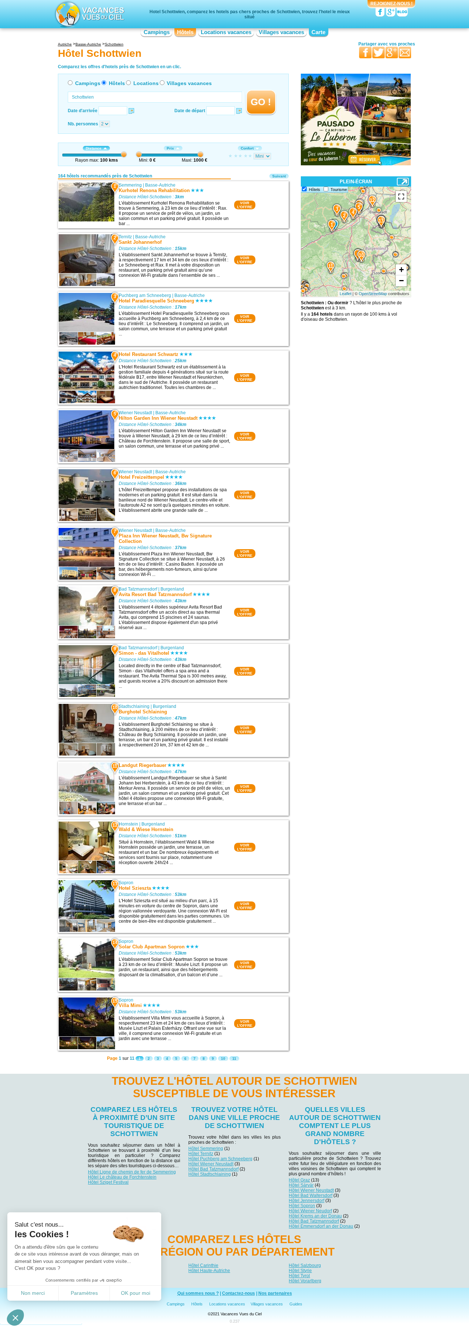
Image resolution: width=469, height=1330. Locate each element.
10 (223, 1059)
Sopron (126, 882)
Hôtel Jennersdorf (306, 1200)
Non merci (33, 1293)
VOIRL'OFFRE (244, 205)
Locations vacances (226, 32)
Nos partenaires (275, 1293)
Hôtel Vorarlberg (305, 1280)
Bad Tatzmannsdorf (138, 589)
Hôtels (185, 32)
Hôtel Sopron (302, 1205)
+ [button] (401, 269)
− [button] (401, 280)
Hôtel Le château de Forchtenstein (122, 1177)
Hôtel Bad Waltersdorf (310, 1195)
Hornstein (128, 824)
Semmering (130, 185)
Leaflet (345, 293)
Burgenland (172, 589)
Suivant (279, 176)
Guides (295, 1304)
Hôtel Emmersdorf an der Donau (321, 1226)
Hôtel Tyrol (299, 1275)
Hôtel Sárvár (301, 1185)
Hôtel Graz (299, 1180)
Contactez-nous (238, 1293)
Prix (170, 148)
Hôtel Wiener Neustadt (210, 1163)
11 (234, 1059)
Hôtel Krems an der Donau (315, 1216)
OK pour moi (135, 1293)
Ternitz (125, 236)
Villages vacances (281, 32)
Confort (247, 148)
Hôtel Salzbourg (305, 1265)
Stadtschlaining (134, 706)
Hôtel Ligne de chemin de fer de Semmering (132, 1172)
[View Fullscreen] (401, 196)
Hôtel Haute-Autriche (209, 1270)
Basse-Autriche (160, 185)
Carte (318, 32)
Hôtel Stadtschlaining (209, 1174)
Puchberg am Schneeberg (145, 295)
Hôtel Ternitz (200, 1153)
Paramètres (84, 1293)
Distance (93, 148)
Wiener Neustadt (135, 412)
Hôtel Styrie (300, 1270)
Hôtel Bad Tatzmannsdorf (213, 1169)
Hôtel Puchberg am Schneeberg (220, 1158)
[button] (15, 1317)
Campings (157, 32)
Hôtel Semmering (205, 1148)
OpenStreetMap (373, 293)
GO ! (261, 101)
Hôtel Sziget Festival (108, 1182)
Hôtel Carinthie (203, 1265)
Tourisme (338, 189)
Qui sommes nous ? (198, 1293)
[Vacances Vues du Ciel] (88, 13)
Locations (146, 83)
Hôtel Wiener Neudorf (310, 1210)
